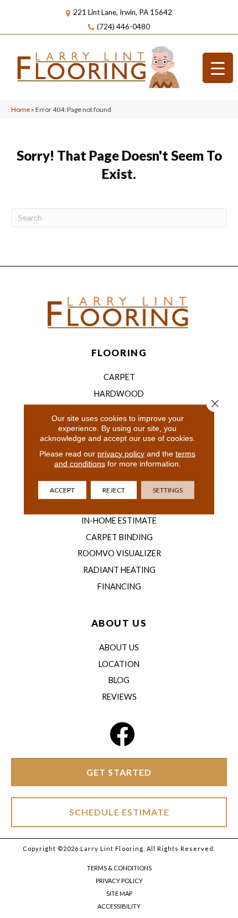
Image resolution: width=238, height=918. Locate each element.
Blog (119, 680)
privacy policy (120, 453)
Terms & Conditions (119, 867)
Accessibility (119, 906)
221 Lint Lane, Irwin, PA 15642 (122, 12)
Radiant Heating (119, 570)
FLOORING (119, 352)
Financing (119, 586)
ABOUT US (119, 623)
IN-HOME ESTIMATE (119, 520)
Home (20, 109)
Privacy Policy (119, 880)
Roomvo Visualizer (119, 553)
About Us (119, 647)
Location (119, 664)
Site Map (119, 893)
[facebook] (122, 734)
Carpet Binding (119, 537)
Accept (62, 489)
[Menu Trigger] (218, 68)
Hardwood (119, 393)
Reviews (119, 696)
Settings (168, 489)
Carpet (119, 377)
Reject (113, 489)
